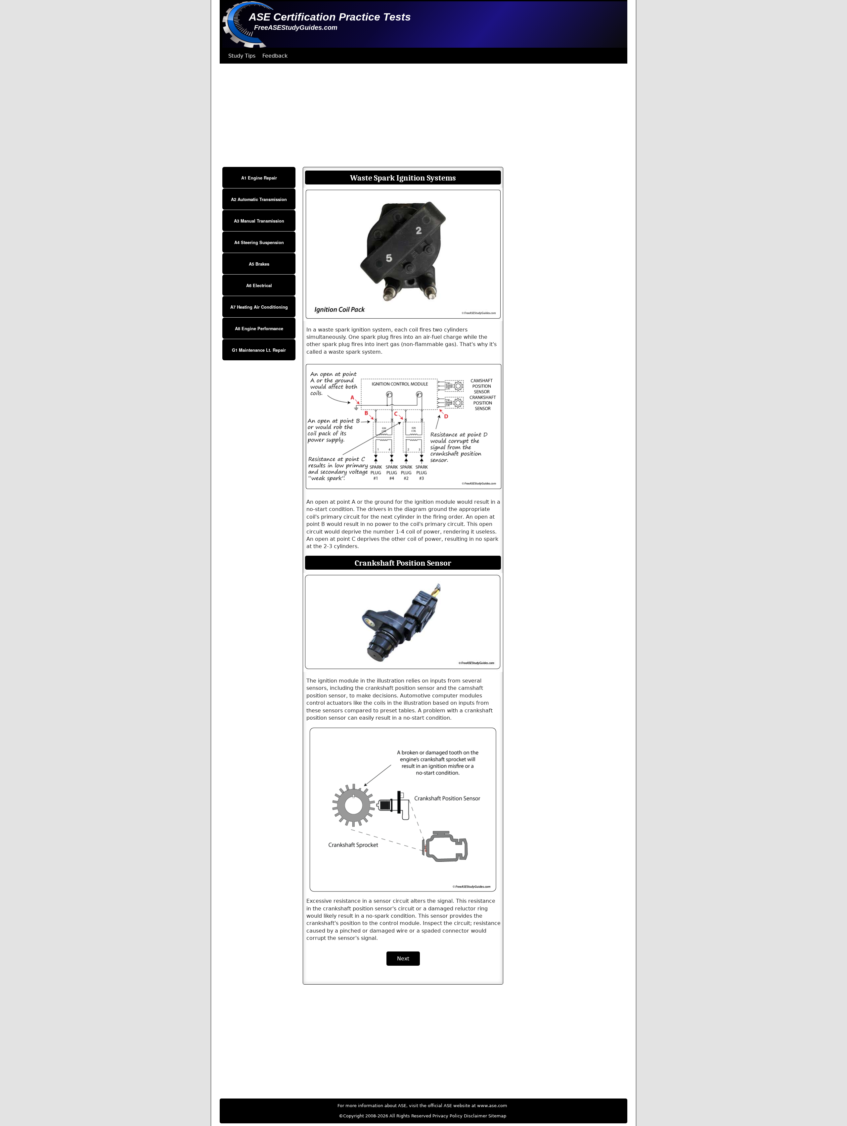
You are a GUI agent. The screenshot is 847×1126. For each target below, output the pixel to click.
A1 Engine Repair (259, 178)
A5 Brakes (259, 264)
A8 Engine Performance (259, 329)
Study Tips (241, 56)
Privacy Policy (447, 1115)
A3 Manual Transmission (259, 221)
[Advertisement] (418, 115)
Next (403, 958)
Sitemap (497, 1115)
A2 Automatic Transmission (259, 199)
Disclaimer (475, 1115)
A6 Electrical (259, 285)
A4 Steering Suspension (259, 242)
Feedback (275, 56)
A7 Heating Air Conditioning (259, 307)
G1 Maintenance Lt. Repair (259, 350)
